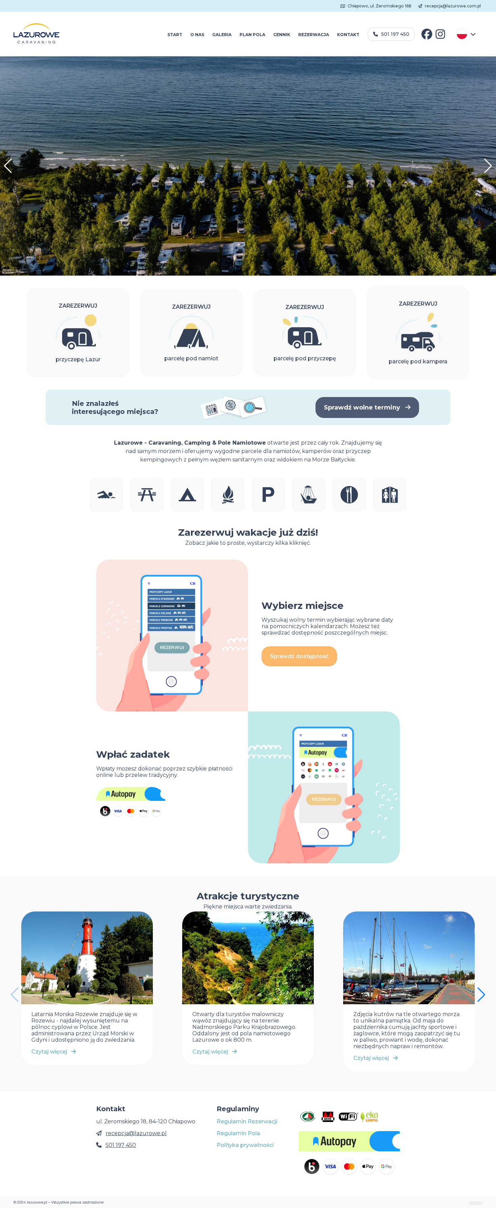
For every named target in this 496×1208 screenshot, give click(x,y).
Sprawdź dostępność (299, 656)
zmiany (476, 1202)
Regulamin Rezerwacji (247, 1121)
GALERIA (221, 34)
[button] (488, 166)
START (174, 34)
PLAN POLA (252, 34)
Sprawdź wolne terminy (363, 407)
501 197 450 (395, 34)
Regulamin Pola (238, 1133)
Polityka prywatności (245, 1145)
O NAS (197, 34)
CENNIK (281, 34)
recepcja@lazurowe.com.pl (452, 5)
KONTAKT (348, 34)
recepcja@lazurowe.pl (136, 1133)
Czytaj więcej (51, 1051)
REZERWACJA (313, 34)
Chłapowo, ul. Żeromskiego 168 (379, 5)
